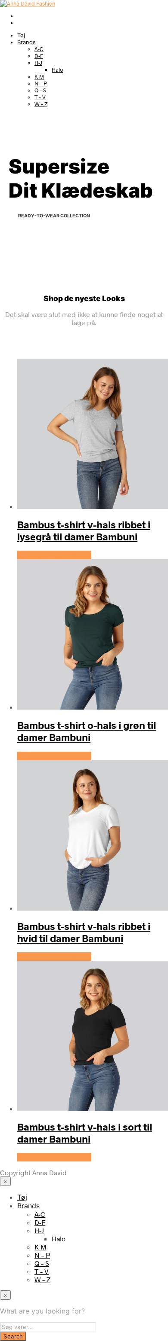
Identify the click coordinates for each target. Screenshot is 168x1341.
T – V (40, 97)
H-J (38, 62)
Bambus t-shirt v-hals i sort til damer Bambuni (84, 1133)
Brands (26, 42)
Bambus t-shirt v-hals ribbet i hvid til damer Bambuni (83, 932)
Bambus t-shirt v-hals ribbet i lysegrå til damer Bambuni (83, 530)
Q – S (40, 90)
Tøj (21, 35)
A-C (39, 49)
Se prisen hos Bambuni (54, 555)
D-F (38, 55)
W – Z (40, 104)
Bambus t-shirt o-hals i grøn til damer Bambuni (86, 731)
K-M (39, 76)
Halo (57, 69)
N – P (40, 83)
